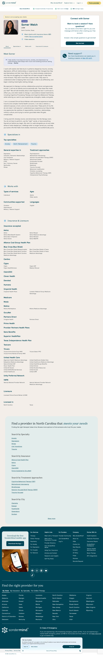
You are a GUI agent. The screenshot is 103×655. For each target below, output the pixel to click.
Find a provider (94, 3)
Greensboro (15, 511)
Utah (71, 619)
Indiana (21, 613)
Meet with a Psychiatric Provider (51, 539)
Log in (79, 3)
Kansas (21, 616)
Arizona (4, 604)
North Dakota (57, 598)
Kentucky (22, 619)
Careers (75, 550)
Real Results (76, 547)
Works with (28, 46)
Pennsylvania (73, 601)
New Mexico (56, 610)
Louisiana (39, 595)
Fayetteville (15, 509)
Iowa (20, 604)
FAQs (74, 541)
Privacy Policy (8, 650)
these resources (96, 633)
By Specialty (25, 591)
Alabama (5, 598)
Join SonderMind (64, 538)
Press (74, 555)
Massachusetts (41, 598)
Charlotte (15, 503)
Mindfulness (16, 487)
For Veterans (34, 553)
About (7, 46)
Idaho (21, 607)
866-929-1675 (87, 58)
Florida (21, 595)
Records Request (78, 561)
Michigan (39, 607)
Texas (71, 616)
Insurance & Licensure (42, 46)
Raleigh (14, 506)
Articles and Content (51, 553)
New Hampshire (57, 604)
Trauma (14, 449)
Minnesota (39, 610)
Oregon (71, 598)
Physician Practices (93, 538)
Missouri (38, 613)
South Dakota (73, 610)
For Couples (34, 550)
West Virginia (90, 607)
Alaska (4, 595)
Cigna (14, 465)
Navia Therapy (91, 553)
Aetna (14, 462)
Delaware (5, 619)
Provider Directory (50, 543)
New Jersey (56, 607)
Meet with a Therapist (51, 536)
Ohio (54, 619)
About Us (75, 538)
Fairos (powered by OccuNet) (21, 471)
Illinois (21, 610)
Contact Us (76, 544)
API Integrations (92, 556)
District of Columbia (9, 616)
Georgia (21, 598)
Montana (39, 619)
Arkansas (5, 601)
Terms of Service (18, 650)
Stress (14, 444)
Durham (14, 514)
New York (55, 616)
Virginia (88, 595)
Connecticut (6, 613)
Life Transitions (17, 446)
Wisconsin (89, 604)
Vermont (89, 598)
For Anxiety (33, 544)
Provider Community (65, 536)
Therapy (32, 536)
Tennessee (72, 613)
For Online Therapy (38, 591)
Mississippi (39, 616)
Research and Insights (51, 556)
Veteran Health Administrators (91, 549)
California (5, 607)
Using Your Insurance (51, 550)
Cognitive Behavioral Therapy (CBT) (23, 481)
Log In (61, 541)
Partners (75, 558)
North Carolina (57, 595)
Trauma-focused (17, 492)
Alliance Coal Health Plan (20, 460)
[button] (15, 543)
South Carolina (74, 607)
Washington (90, 601)
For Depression (34, 547)
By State (6, 591)
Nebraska (55, 601)
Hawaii (21, 601)
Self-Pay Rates (49, 558)
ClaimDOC (15, 468)
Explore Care (68, 3)
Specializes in (17, 46)
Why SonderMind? (56, 3)
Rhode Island (73, 604)
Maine (38, 604)
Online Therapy (35, 538)
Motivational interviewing (20, 484)
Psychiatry (33, 541)
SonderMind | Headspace (91, 545)
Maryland (39, 601)
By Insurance (15, 591)
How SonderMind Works (50, 546)
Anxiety (14, 438)
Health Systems (91, 536)
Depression (15, 441)
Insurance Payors (92, 541)
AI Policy (75, 553)
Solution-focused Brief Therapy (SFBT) (25, 490)
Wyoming (89, 610)
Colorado (5, 610)
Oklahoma (72, 595)
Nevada (55, 613)
